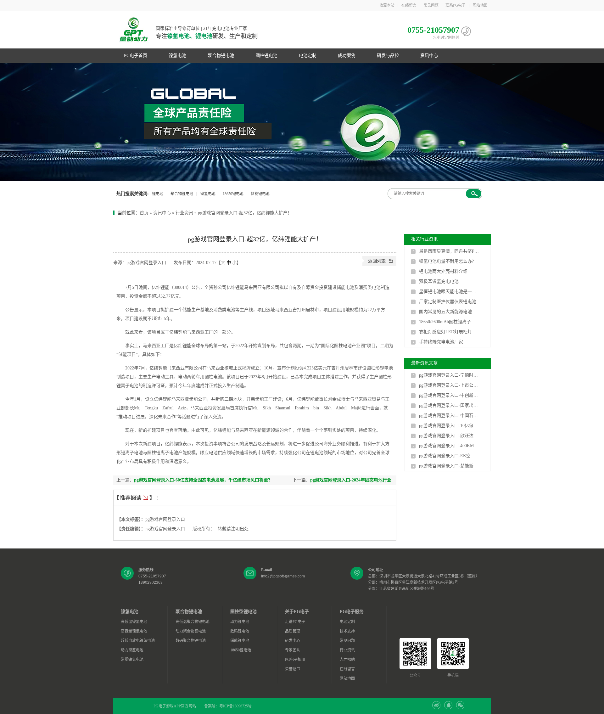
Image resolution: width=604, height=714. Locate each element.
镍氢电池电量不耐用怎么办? (446, 261)
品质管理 (292, 631)
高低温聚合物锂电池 (193, 622)
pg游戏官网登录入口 (165, 519)
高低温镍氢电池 (134, 622)
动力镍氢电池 (132, 650)
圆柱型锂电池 (243, 611)
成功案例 (346, 55)
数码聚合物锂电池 (191, 640)
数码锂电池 (239, 631)
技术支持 (347, 631)
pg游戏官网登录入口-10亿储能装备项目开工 (449, 425)
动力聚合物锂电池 (191, 631)
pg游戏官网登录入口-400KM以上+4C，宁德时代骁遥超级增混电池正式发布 (449, 445)
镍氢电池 (177, 55)
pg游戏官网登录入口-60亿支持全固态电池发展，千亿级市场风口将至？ (203, 480)
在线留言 (409, 5)
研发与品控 (388, 55)
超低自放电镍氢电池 (138, 640)
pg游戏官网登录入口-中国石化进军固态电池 (449, 415)
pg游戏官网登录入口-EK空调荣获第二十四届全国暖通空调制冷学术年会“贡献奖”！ (449, 455)
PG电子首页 (135, 55)
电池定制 (307, 55)
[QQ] (448, 708)
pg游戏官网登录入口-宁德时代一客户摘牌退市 (449, 375)
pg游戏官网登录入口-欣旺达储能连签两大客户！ (449, 435)
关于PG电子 (297, 611)
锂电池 (157, 194)
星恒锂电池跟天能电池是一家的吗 (449, 291)
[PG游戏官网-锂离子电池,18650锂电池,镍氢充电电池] (302, 122)
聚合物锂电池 (221, 55)
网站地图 (480, 5)
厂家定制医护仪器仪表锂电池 (447, 301)
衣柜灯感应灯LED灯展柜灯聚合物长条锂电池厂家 (449, 331)
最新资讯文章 (424, 363)
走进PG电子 (295, 622)
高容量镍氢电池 (134, 631)
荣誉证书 (292, 669)
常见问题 (431, 5)
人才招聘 (347, 659)
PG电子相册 (295, 659)
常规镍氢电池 (132, 659)
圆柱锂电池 (266, 55)
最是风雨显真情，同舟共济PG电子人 (449, 251)
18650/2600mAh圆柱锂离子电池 (449, 321)
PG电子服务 (352, 611)
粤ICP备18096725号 (235, 706)
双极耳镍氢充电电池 (439, 281)
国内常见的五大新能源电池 (445, 311)
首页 (144, 213)
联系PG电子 (455, 5)
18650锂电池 (233, 194)
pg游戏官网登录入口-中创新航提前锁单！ (449, 395)
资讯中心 (429, 55)
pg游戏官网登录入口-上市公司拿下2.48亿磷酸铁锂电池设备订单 (449, 385)
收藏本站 (386, 5)
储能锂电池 (260, 194)
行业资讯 (184, 213)
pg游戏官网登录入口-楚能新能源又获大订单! (449, 466)
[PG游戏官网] (133, 29)
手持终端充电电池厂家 (441, 342)
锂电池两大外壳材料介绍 (443, 271)
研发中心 (292, 640)
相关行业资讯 (424, 239)
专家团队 (292, 650)
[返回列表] (379, 264)
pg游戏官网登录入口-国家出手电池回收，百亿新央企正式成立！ (449, 405)
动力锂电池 (239, 622)
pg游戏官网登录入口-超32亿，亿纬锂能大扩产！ (245, 213)
